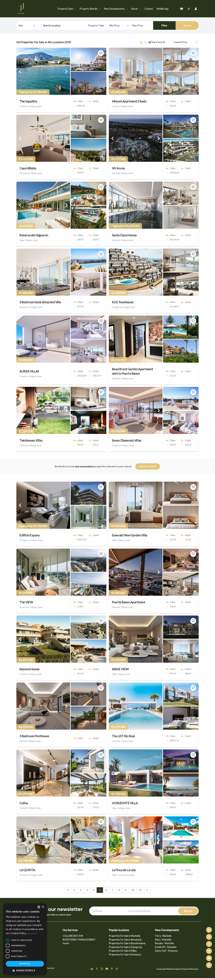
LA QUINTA (27, 870)
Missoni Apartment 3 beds (129, 101)
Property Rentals (89, 8)
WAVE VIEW (120, 669)
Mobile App (162, 8)
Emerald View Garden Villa (129, 535)
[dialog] (25, 939)
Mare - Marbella (163, 939)
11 (140, 890)
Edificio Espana (29, 535)
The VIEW (26, 602)
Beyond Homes (29, 669)
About (134, 8)
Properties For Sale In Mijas (123, 950)
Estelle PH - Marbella (165, 947)
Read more (32, 933)
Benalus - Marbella (164, 943)
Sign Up (188, 910)
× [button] (43, 907)
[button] (25, 970)
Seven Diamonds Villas (126, 440)
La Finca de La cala (124, 870)
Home (66, 943)
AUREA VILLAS (29, 371)
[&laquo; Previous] (68, 890)
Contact (148, 8)
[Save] (101, 53)
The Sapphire (28, 101)
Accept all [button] (24, 963)
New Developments (114, 8)
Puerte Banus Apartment (128, 602)
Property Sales (65, 8)
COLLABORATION (73, 935)
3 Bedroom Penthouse (34, 736)
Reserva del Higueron (33, 235)
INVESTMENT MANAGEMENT (79, 939)
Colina (23, 803)
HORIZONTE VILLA (125, 803)
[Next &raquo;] (147, 890)
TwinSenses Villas (30, 440)
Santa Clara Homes (124, 235)
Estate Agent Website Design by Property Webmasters (177, 969)
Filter (164, 25)
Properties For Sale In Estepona (125, 954)
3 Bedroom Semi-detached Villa (40, 302)
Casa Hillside (27, 168)
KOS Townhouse (123, 302)
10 (132, 890)
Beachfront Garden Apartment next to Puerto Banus (132, 371)
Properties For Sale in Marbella (124, 935)
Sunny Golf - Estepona (166, 950)
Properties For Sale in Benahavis (125, 939)
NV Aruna (118, 168)
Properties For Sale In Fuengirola (125, 947)
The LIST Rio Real (123, 736)
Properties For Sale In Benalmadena (127, 943)
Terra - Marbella (163, 935)
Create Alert (148, 466)
